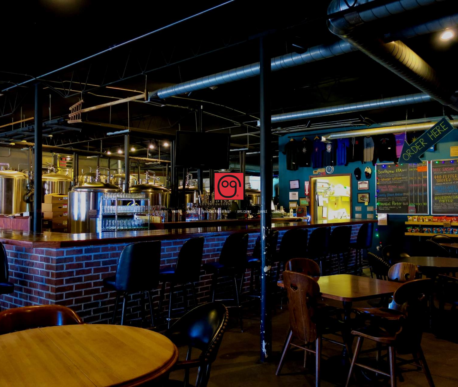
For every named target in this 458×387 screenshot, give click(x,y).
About (191, 211)
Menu (177, 211)
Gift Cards (244, 211)
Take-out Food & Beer (216, 211)
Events (262, 211)
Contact (279, 211)
